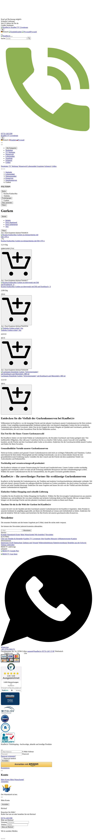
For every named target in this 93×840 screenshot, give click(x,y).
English (19, 32)
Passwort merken (10, 758)
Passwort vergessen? (8, 756)
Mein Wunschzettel (28, 535)
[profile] (2, 34)
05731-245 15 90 (48, 651)
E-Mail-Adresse (28, 752)
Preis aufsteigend (11, 224)
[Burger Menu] (12, 36)
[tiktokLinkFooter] (2, 836)
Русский (33, 32)
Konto (18, 535)
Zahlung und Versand (30, 543)
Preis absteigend (11, 222)
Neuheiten (9, 150)
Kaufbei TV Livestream (31, 539)
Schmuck (8, 160)
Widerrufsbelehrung (46, 543)
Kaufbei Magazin (51, 539)
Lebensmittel (10, 156)
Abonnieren (27, 530)
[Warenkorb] (2, 144)
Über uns (4, 539)
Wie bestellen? (40, 535)
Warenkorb (11, 535)
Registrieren (5, 768)
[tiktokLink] (2, 747)
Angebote (8, 158)
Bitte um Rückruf (7, 827)
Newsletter (49, 535)
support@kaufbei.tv (34, 651)
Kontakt (4, 535)
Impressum (5, 543)
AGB (11, 543)
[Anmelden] (2, 142)
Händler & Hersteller (15, 539)
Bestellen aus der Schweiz (77, 543)
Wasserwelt (9, 154)
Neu (7, 226)
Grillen (7, 162)
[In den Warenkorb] (16, 265)
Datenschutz (17, 543)
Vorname (4, 822)
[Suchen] (29, 38)
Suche (3, 38)
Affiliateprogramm (64, 539)
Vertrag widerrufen (7, 545)
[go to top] (4, 838)
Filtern (4, 205)
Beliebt (4, 216)
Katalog (74, 539)
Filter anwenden (7, 203)
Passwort (25, 754)
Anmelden (5, 761)
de (2, 29)
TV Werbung (10, 152)
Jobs (42, 539)
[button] (26, 764)
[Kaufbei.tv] (6, 27)
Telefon (3, 825)
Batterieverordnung (60, 543)
